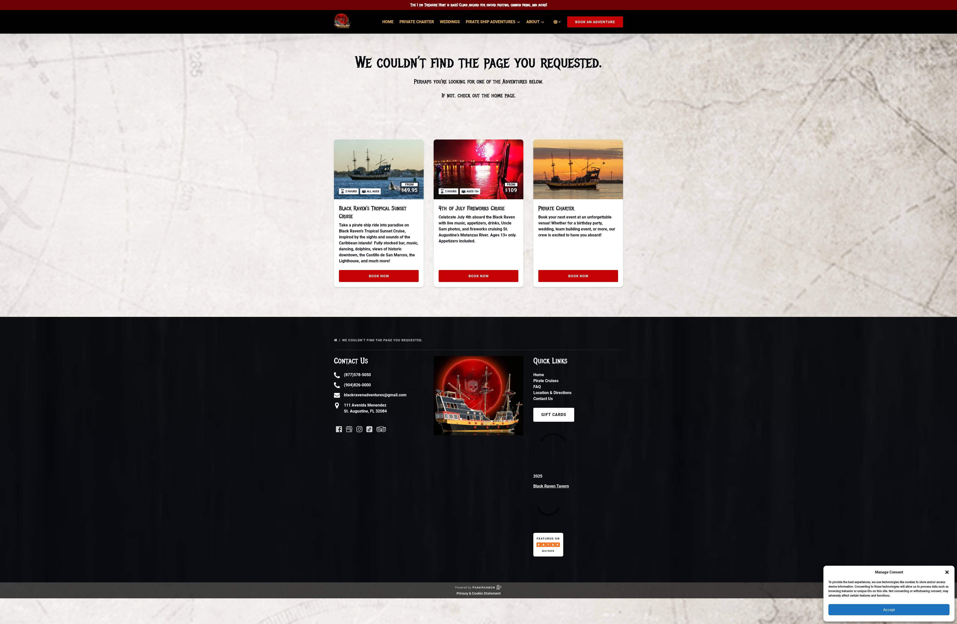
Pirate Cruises (545, 380)
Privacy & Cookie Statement (479, 593)
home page (502, 95)
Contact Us (543, 398)
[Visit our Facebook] (339, 429)
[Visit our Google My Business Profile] (349, 429)
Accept (889, 610)
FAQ (537, 386)
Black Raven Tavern (551, 486)
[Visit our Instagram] (359, 429)
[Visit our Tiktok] (369, 429)
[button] (947, 572)
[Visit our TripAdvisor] (381, 429)
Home (388, 21)
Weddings (450, 21)
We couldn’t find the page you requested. (382, 340)
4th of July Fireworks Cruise (471, 208)
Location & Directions (552, 392)
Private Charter (416, 21)
